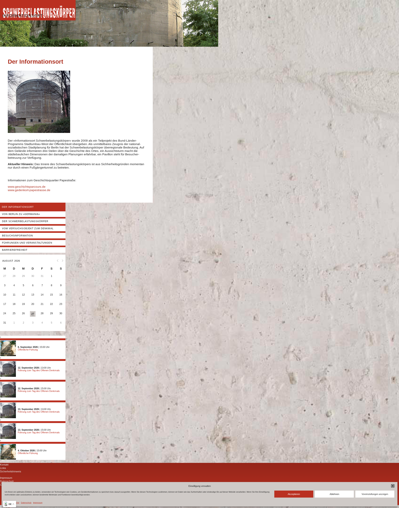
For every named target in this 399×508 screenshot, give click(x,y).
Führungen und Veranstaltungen (27, 242)
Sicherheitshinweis (10, 471)
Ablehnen (334, 494)
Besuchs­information (17, 235)
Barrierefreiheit (14, 250)
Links (3, 468)
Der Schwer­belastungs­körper (25, 221)
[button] (392, 485)
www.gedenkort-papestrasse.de (29, 190)
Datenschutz (26, 503)
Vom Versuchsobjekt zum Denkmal (27, 228)
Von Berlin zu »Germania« (21, 214)
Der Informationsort (18, 207)
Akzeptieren (294, 494)
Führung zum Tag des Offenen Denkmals (39, 370)
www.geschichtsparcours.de (27, 186)
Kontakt (4, 464)
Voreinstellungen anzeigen (375, 494)
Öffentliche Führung (28, 349)
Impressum (37, 503)
